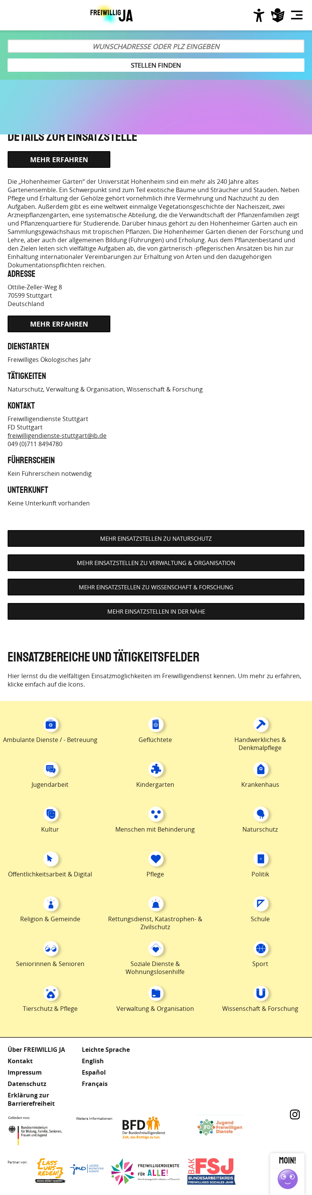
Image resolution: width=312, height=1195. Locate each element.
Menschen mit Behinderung (155, 829)
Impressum (25, 1072)
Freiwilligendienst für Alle (145, 1171)
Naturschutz (25, 389)
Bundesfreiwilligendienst (155, 1127)
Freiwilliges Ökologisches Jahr (49, 359)
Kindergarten (155, 784)
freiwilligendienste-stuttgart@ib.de (57, 435)
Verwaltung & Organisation (85, 389)
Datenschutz (27, 1084)
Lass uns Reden (69, 1171)
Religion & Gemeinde (50, 919)
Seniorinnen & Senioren (50, 964)
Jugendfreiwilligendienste (231, 1127)
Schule (260, 919)
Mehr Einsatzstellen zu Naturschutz (156, 538)
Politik (260, 874)
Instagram (295, 1114)
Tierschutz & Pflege (50, 1008)
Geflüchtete (155, 740)
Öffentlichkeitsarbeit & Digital (50, 874)
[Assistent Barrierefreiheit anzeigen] (258, 15)
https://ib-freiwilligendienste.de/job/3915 (59, 159)
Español (94, 1072)
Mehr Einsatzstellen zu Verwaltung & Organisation (156, 563)
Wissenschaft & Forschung (165, 389)
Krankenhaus (260, 784)
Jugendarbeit (50, 784)
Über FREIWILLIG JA (36, 1049)
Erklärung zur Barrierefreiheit (31, 1099)
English (93, 1061)
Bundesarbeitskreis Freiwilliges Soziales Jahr (221, 1171)
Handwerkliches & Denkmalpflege (260, 744)
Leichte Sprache (277, 15)
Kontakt (20, 1061)
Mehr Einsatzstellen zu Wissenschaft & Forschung (156, 587)
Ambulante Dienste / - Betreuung (50, 740)
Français (95, 1084)
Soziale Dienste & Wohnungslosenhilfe (155, 968)
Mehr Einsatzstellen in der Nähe (156, 611)
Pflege (155, 874)
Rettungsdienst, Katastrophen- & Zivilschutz (155, 923)
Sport (260, 964)
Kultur (50, 829)
